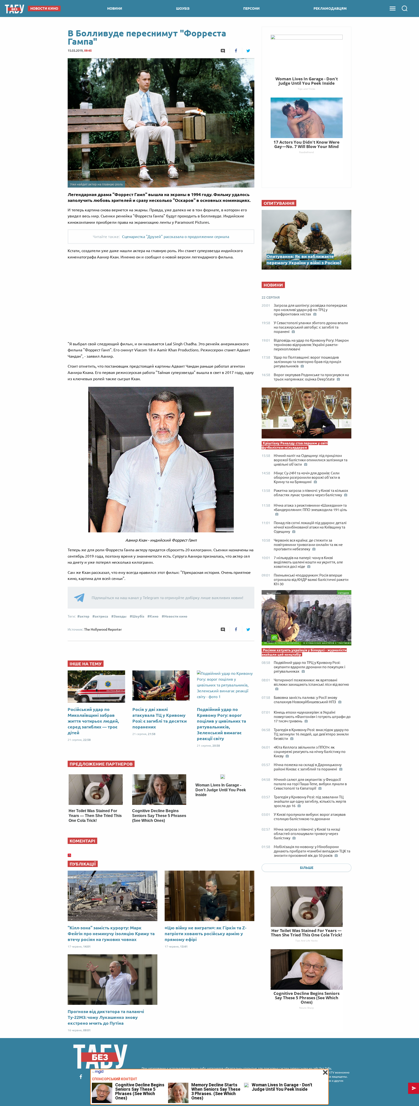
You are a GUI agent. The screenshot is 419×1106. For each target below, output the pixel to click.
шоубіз (183, 8)
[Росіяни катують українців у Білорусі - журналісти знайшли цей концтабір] (306, 619)
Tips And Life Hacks (306, 940)
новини (114, 8)
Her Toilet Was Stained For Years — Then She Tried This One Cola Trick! (95, 816)
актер (84, 616)
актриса (101, 616)
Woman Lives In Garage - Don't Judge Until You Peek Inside (220, 790)
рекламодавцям (330, 8)
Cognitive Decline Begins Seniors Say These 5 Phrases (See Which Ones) (159, 816)
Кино (154, 616)
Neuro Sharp (306, 1007)
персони (251, 8)
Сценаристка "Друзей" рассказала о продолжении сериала (175, 236)
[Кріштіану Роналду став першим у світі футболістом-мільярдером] (306, 414)
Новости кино (175, 616)
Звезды (120, 616)
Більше (306, 868)
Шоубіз (138, 616)
